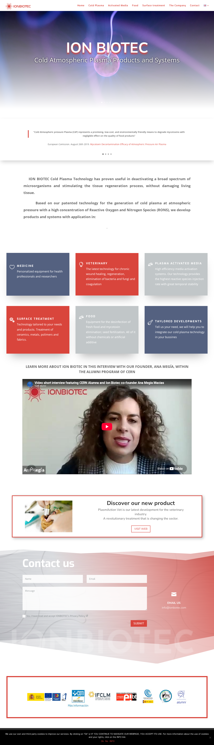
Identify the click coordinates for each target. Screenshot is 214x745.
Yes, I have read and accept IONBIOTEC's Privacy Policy (56, 616)
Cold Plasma (96, 5)
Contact (195, 5)
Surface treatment (153, 5)
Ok (102, 741)
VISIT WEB (140, 529)
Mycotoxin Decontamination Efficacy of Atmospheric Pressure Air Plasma (128, 144)
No (106, 741)
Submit (138, 623)
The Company (177, 5)
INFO (112, 741)
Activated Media (118, 5)
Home (80, 5)
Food (135, 5)
